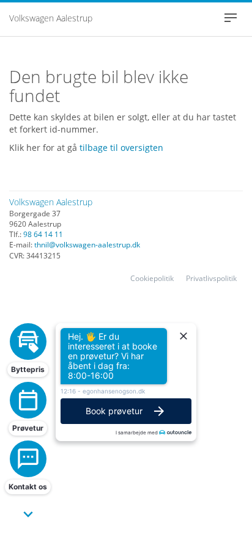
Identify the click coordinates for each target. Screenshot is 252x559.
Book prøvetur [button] (114, 411)
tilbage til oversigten (121, 147)
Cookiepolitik (152, 278)
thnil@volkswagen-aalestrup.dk (87, 244)
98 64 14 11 (43, 234)
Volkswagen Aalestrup (50, 18)
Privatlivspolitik (211, 278)
